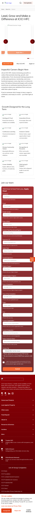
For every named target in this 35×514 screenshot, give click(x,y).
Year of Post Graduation (9, 294)
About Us (8, 9)
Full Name (5, 194)
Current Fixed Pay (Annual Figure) (12, 230)
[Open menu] (2, 2)
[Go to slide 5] (33, 58)
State (4, 302)
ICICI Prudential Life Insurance (9, 480)
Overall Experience (8, 257)
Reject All (18, 510)
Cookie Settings (28, 510)
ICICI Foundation (5, 474)
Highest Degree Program (9, 276)
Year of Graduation (8, 284)
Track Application (28, 3)
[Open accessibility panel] (32, 259)
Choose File (6, 348)
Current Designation (8, 330)
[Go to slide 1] (28, 58)
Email (4, 203)
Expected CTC (6, 239)
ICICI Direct (4, 488)
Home (2, 9)
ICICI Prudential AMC (7, 482)
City (4, 312)
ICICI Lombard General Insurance (10, 477)
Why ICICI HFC (20, 63)
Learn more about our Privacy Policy (11, 506)
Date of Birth (6, 221)
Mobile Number (7, 212)
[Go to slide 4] (32, 58)
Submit (17, 369)
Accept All (6, 510)
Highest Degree (7, 266)
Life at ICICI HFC (7, 63)
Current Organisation (8, 320)
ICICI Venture (5, 485)
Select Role (6, 248)
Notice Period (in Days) (9, 338)
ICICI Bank (4, 471)
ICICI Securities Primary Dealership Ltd (11, 491)
